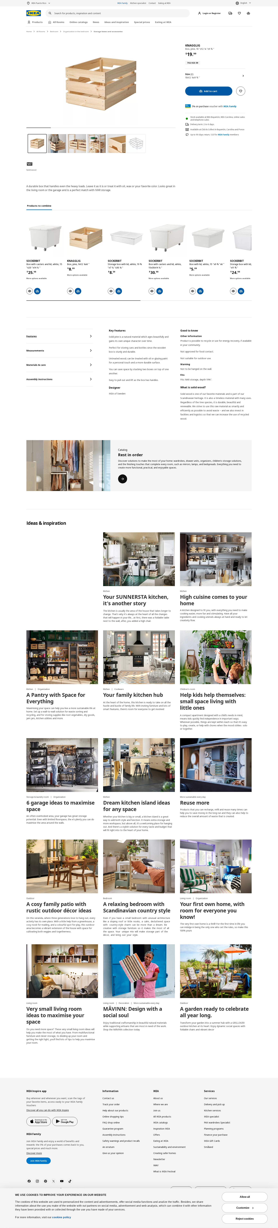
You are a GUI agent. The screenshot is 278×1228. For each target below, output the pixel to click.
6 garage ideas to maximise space (60, 805)
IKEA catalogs (160, 1122)
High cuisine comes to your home (213, 600)
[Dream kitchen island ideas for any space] (139, 765)
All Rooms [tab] (58, 22)
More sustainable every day (193, 797)
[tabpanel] (180, 378)
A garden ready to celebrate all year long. (214, 1012)
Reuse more (194, 802)
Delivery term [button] (196, 124)
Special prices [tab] (142, 22)
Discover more (34, 1153)
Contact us (108, 1098)
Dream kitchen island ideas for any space (136, 805)
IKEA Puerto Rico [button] (39, 3)
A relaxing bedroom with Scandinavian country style (136, 907)
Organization (44, 689)
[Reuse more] (216, 765)
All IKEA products (162, 1116)
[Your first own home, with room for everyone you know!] (216, 866)
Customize (242, 1207)
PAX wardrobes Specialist (217, 1122)
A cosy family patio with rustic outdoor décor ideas (58, 907)
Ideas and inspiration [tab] (116, 22)
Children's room (187, 689)
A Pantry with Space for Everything (55, 698)
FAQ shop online (111, 1122)
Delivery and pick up (214, 1104)
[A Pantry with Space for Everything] (62, 657)
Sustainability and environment (169, 1147)
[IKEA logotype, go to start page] (33, 13)
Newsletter (159, 1159)
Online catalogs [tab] (79, 22)
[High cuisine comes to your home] (216, 559)
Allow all (245, 1196)
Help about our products (115, 1110)
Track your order (111, 1104)
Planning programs (214, 1128)
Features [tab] (31, 336)
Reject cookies (245, 1218)
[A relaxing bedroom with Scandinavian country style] (139, 866)
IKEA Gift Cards (212, 1140)
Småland (208, 1147)
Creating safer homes (164, 1153)
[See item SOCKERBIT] (45, 238)
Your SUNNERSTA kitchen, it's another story (135, 600)
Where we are (160, 1104)
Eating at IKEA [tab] (163, 22)
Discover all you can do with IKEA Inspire (47, 1110)
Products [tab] (37, 22)
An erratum (108, 1147)
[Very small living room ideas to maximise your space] (62, 971)
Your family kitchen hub (133, 694)
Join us (156, 1110)
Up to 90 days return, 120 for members (214, 134)
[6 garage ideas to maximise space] (62, 765)
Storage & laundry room (37, 797)
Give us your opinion (113, 1153)
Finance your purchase (215, 1134)
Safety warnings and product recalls (121, 1140)
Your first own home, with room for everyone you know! (212, 910)
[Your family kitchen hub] (139, 657)
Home (29, 31)
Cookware (119, 689)
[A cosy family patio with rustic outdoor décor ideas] (62, 866)
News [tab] (96, 22)
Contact (152, 3)
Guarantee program (112, 1128)
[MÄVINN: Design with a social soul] (139, 971)
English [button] (244, 3)
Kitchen (106, 591)
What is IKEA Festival (164, 1171)
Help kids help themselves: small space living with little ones (213, 701)
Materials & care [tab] (36, 364)
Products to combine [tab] (39, 205)
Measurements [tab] (35, 350)
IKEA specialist (211, 1116)
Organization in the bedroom (76, 31)
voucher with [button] (214, 106)
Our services (210, 1098)
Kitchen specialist (138, 3)
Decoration (124, 1003)
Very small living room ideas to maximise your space (55, 1015)
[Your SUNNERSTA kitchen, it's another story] (139, 559)
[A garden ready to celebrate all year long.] (216, 971)
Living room (185, 898)
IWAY (155, 1165)
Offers (156, 1134)
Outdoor (30, 898)
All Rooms (41, 31)
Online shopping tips (113, 1116)
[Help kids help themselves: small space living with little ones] (216, 657)
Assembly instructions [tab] (39, 379)
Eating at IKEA (164, 3)
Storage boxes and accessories (108, 31)
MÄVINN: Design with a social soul (132, 1012)
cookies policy (61, 1217)
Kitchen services (212, 1110)
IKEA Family (122, 3)
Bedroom (54, 31)
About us (158, 1098)
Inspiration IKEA (161, 1128)
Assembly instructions (113, 1134)
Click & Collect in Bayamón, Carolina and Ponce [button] (222, 129)
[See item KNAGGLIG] (86, 238)
